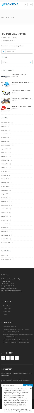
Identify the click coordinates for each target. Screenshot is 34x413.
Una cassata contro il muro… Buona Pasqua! (15, 339)
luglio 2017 (4, 126)
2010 (7, 17)
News (15, 37)
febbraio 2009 (5, 227)
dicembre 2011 (5, 160)
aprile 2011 (4, 171)
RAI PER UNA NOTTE (13, 34)
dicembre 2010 (5, 182)
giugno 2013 (4, 156)
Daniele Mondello (8, 40)
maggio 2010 (4, 194)
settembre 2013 (5, 145)
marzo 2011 (4, 175)
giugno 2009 (4, 216)
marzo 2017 (4, 134)
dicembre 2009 (5, 201)
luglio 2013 (4, 152)
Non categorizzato (6, 259)
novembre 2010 (5, 186)
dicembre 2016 (5, 141)
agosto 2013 (4, 149)
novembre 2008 (5, 235)
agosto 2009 (4, 212)
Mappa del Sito (7, 311)
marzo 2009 (4, 224)
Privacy (3, 381)
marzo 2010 (4, 197)
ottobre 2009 (4, 209)
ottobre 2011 (4, 164)
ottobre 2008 (4, 239)
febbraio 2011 (5, 179)
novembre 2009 (5, 205)
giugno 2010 (4, 190)
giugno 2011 (4, 167)
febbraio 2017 (5, 137)
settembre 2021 (5, 122)
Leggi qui (11, 405)
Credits (5, 314)
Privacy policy (24, 409)
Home (3, 17)
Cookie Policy (7, 306)
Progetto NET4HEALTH (9, 326)
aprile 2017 (4, 130)
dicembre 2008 (5, 231)
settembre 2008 (5, 242)
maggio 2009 (4, 220)
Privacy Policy (7, 308)
